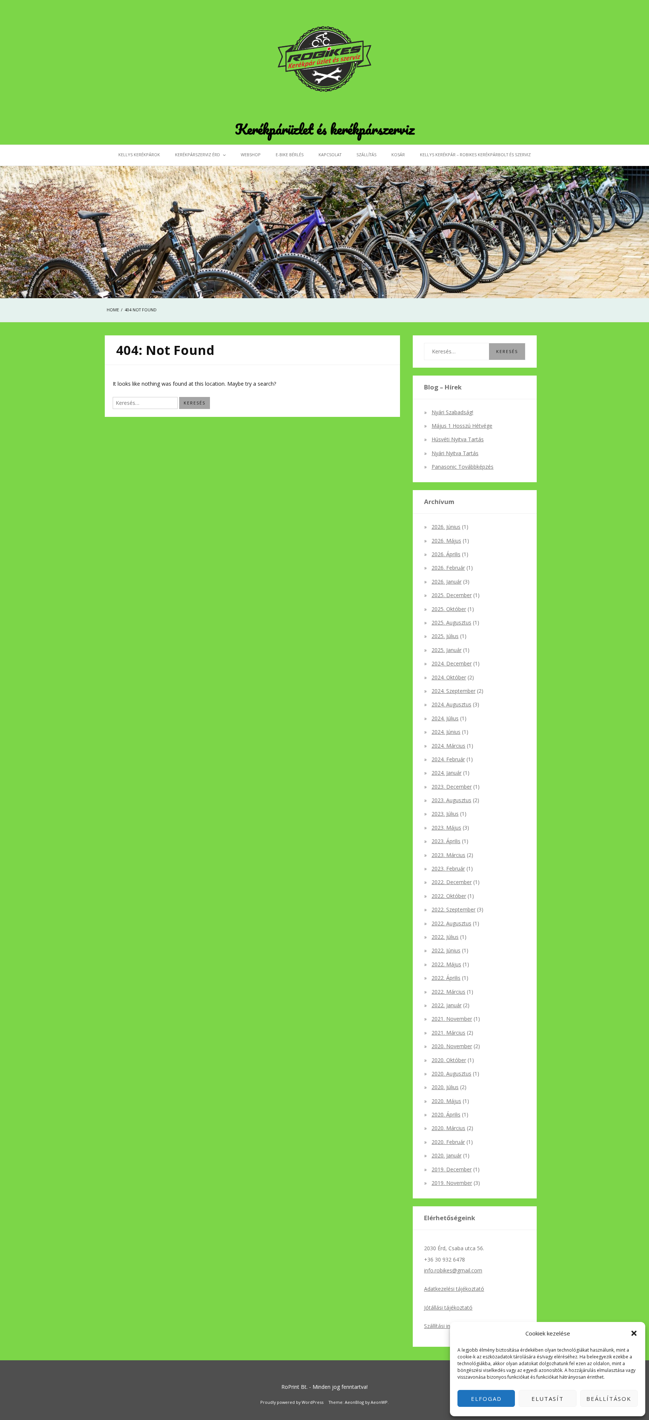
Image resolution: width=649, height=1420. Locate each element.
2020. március (448, 1128)
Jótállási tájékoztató (448, 1307)
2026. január (447, 581)
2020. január (447, 1155)
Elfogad (486, 1398)
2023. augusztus (451, 800)
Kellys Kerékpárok (139, 154)
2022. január (447, 1005)
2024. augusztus (451, 704)
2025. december (452, 595)
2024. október (449, 677)
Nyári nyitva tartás (455, 453)
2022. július (445, 936)
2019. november (452, 1182)
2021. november (452, 1018)
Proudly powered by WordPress (291, 1402)
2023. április (446, 841)
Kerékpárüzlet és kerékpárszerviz (324, 129)
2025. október (449, 609)
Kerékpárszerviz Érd (197, 154)
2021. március (448, 1032)
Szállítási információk (449, 1325)
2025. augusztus (451, 622)
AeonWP (379, 1402)
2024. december (452, 663)
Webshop (251, 154)
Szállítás (366, 154)
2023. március (448, 855)
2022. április (446, 977)
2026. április (446, 554)
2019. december (452, 1169)
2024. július (445, 718)
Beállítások (608, 1398)
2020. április (446, 1114)
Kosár (398, 154)
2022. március (448, 991)
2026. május (446, 540)
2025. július (445, 636)
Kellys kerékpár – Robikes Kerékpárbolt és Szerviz (475, 154)
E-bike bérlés (289, 154)
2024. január (447, 772)
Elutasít (547, 1398)
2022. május (446, 964)
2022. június (446, 950)
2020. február (448, 1141)
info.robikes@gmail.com (453, 1270)
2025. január (447, 649)
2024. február (448, 759)
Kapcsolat (329, 154)
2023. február (448, 868)
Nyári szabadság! (452, 412)
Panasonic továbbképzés (463, 466)
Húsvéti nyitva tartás (458, 439)
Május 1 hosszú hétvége (462, 425)
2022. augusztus (451, 923)
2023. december (452, 786)
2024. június (446, 731)
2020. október (449, 1060)
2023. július (445, 813)
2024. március (448, 745)
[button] (634, 1333)
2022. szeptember (453, 909)
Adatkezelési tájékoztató (454, 1288)
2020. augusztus (451, 1073)
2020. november (452, 1046)
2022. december (452, 882)
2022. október (449, 895)
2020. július (445, 1087)
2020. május (446, 1101)
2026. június (446, 526)
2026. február (448, 567)
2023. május (446, 827)
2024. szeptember (453, 690)
